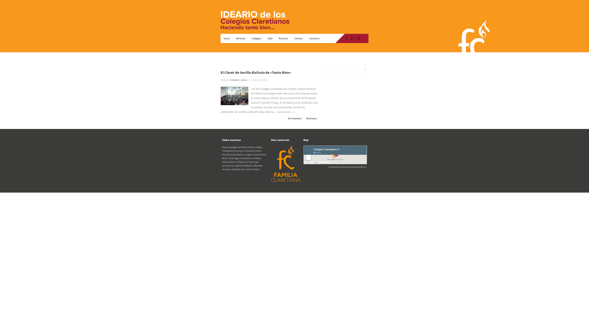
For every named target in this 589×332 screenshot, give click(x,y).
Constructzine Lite (336, 167)
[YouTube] (358, 38)
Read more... (312, 118)
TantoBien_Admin (238, 80)
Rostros (283, 38)
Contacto (314, 38)
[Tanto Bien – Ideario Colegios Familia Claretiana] (257, 17)
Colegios (257, 38)
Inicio (227, 38)
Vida (270, 38)
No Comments (295, 118)
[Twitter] (352, 38)
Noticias (240, 38)
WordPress (361, 167)
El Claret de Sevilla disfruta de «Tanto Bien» (256, 73)
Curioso (298, 38)
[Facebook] (346, 38)
